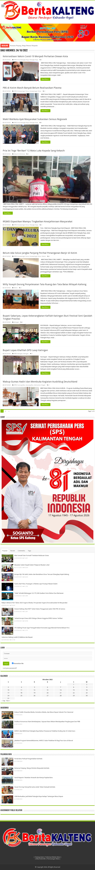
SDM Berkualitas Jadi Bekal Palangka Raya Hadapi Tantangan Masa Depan (38, 796)
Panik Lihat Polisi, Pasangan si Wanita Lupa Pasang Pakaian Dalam (35, 584)
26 (34, 695)
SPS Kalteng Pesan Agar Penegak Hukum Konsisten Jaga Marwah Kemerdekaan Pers (42, 628)
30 (86, 695)
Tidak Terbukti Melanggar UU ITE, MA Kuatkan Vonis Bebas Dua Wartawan (38, 593)
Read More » (45, 79)
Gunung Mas (29, 385)
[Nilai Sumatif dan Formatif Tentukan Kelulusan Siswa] (7, 558)
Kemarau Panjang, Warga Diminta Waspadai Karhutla (26, 45)
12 (34, 690)
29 (73, 695)
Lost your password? (10, 668)
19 (34, 693)
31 (8, 698)
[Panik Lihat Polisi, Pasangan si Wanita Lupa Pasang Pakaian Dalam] (7, 587)
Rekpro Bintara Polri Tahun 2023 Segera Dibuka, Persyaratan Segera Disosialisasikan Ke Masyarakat (34, 603)
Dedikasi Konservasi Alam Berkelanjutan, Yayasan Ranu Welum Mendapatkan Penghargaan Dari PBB (47, 721)
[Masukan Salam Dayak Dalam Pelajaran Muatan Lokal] (7, 568)
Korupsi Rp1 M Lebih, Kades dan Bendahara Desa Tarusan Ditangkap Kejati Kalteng (41, 574)
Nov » (8, 701)
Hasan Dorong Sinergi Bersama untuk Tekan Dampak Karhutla (34, 787)
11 (21, 690)
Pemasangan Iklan (53, 859)
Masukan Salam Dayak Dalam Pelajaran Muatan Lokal (31, 565)
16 (86, 690)
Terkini (44, 256)
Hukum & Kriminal (19, 154)
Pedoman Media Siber (52, 857)
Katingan (16, 322)
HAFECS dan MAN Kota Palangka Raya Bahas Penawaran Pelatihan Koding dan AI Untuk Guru (44, 731)
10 (8, 690)
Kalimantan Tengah (39, 385)
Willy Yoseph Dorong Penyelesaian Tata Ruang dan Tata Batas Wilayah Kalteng (44, 284)
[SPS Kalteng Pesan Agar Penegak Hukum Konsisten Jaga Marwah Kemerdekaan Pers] (7, 631)
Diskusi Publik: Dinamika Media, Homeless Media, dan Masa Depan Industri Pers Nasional (43, 712)
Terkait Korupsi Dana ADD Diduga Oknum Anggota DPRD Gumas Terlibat (38, 618)
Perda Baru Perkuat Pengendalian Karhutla (28, 759)
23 (86, 693)
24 (8, 695)
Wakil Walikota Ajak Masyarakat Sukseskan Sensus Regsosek (35, 119)
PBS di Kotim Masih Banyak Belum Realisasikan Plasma (32, 87)
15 (73, 690)
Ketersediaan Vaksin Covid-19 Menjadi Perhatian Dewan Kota (35, 56)
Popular (5, 551)
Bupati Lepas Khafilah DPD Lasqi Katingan (25, 350)
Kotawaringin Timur (35, 91)
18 (21, 693)
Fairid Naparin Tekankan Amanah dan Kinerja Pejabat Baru (33, 777)
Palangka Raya (34, 60)
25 (21, 695)
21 (60, 693)
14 (60, 690)
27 (47, 695)
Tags (29, 551)
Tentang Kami (39, 857)
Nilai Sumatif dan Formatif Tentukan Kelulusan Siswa (31, 555)
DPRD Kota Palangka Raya (21, 60)
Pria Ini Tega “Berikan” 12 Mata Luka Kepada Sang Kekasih (34, 150)
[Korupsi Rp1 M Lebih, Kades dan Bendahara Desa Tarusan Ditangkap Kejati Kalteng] (7, 577)
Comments (21, 551)
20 (47, 693)
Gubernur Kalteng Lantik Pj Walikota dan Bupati (17, 637)
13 (47, 690)
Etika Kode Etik (40, 859)
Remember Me (18, 663)
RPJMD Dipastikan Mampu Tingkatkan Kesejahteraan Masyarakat (37, 221)
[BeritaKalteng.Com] (47, 10)
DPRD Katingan (18, 353)
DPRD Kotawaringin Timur (21, 91)
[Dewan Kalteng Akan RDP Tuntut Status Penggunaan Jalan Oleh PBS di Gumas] (7, 612)
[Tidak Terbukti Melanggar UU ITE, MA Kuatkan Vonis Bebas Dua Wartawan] (7, 596)
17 (8, 693)
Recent (12, 551)
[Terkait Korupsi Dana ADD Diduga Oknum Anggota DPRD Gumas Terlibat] (7, 621)
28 (60, 695)
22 (73, 693)
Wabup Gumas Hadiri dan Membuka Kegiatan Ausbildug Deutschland (40, 381)
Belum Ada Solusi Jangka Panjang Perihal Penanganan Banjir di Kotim (40, 253)
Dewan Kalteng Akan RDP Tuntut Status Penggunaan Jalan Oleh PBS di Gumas (39, 609)
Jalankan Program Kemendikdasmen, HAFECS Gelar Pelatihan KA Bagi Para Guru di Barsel (43, 740)
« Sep (3, 701)
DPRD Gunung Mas (19, 385)
